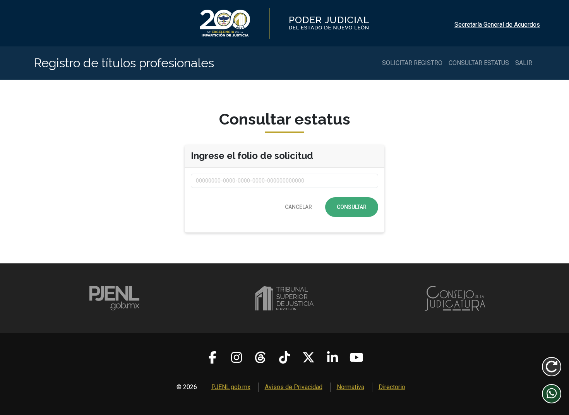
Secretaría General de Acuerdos (497, 24)
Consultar (352, 207)
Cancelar (298, 207)
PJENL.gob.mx (230, 387)
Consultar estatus (479, 63)
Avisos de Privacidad (293, 387)
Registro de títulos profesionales (124, 63)
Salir (523, 63)
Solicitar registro (412, 63)
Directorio (392, 387)
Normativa (350, 387)
